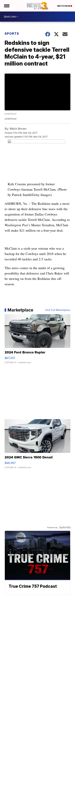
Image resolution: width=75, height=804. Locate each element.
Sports (12, 33)
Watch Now (64, 6)
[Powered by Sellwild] (64, 527)
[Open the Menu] (6, 6)
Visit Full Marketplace (57, 310)
